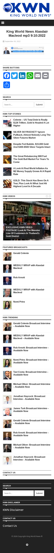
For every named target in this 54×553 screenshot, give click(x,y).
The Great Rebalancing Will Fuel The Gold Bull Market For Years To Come (31, 159)
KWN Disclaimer (13, 510)
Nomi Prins (19, 302)
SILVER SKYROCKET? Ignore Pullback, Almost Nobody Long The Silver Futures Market (32, 135)
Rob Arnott (19, 277)
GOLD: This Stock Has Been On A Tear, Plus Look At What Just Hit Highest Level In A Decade (30, 183)
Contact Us (10, 526)
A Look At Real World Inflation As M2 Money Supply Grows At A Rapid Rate (32, 171)
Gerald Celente (21, 253)
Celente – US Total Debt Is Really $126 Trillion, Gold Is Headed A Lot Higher (31, 123)
